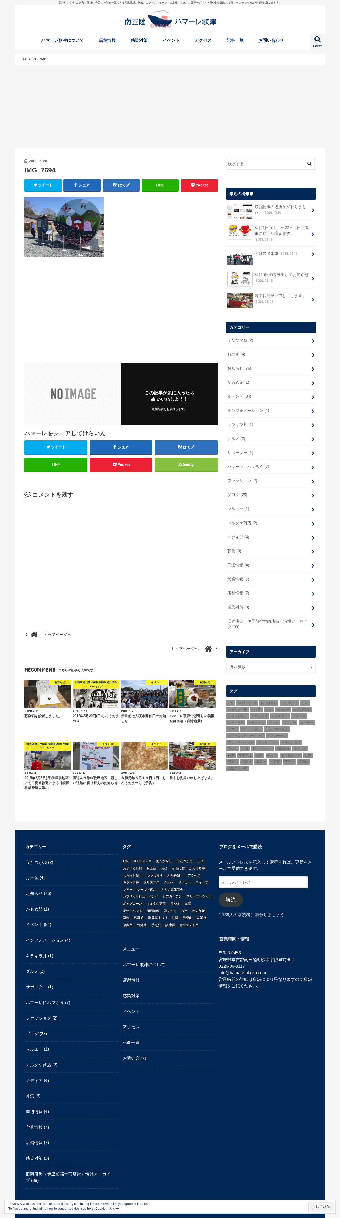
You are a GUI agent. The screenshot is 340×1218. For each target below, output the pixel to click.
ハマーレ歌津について (62, 40)
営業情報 (238, 579)
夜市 (231, 755)
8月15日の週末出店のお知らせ (281, 278)
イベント (171, 40)
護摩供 (303, 762)
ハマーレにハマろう (248, 466)
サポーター (240, 453)
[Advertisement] (170, 106)
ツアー (232, 729)
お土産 (236, 354)
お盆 (269, 710)
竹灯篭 (275, 762)
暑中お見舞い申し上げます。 (280, 299)
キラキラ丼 (240, 424)
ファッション (242, 481)
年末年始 (245, 755)
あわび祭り (269, 703)
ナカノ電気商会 (277, 729)
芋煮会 (289, 762)
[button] (64, 227)
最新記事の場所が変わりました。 (280, 210)
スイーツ (306, 723)
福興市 (261, 762)
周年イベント (262, 749)
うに (305, 703)
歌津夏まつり (290, 755)
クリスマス (256, 723)
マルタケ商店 (242, 523)
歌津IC (272, 755)
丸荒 (245, 749)
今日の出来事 (276, 253)
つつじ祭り (259, 716)
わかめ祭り (280, 716)
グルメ (236, 439)
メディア (238, 537)
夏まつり (300, 749)
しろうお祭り (237, 716)
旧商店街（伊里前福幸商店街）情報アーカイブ (267, 624)
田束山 (232, 762)
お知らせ (239, 368)
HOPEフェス (247, 703)
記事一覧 (235, 40)
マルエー (238, 509)
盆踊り (247, 762)
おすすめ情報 (237, 710)
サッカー (289, 723)
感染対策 (139, 40)
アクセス (203, 40)
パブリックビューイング (245, 736)
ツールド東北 (251, 729)
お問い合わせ (271, 40)
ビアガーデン (277, 736)
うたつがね (240, 340)
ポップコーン (267, 742)
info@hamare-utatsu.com (242, 972)
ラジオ (232, 749)
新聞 (259, 755)
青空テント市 (237, 768)
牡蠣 (308, 755)
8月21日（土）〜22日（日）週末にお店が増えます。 (281, 234)
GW (230, 703)
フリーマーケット (240, 742)
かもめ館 (238, 382)
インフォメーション (248, 410)
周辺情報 (238, 565)
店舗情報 (107, 40)
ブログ (237, 495)
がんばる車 (302, 710)
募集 (234, 551)
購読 (231, 900)
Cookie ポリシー (107, 1209)
